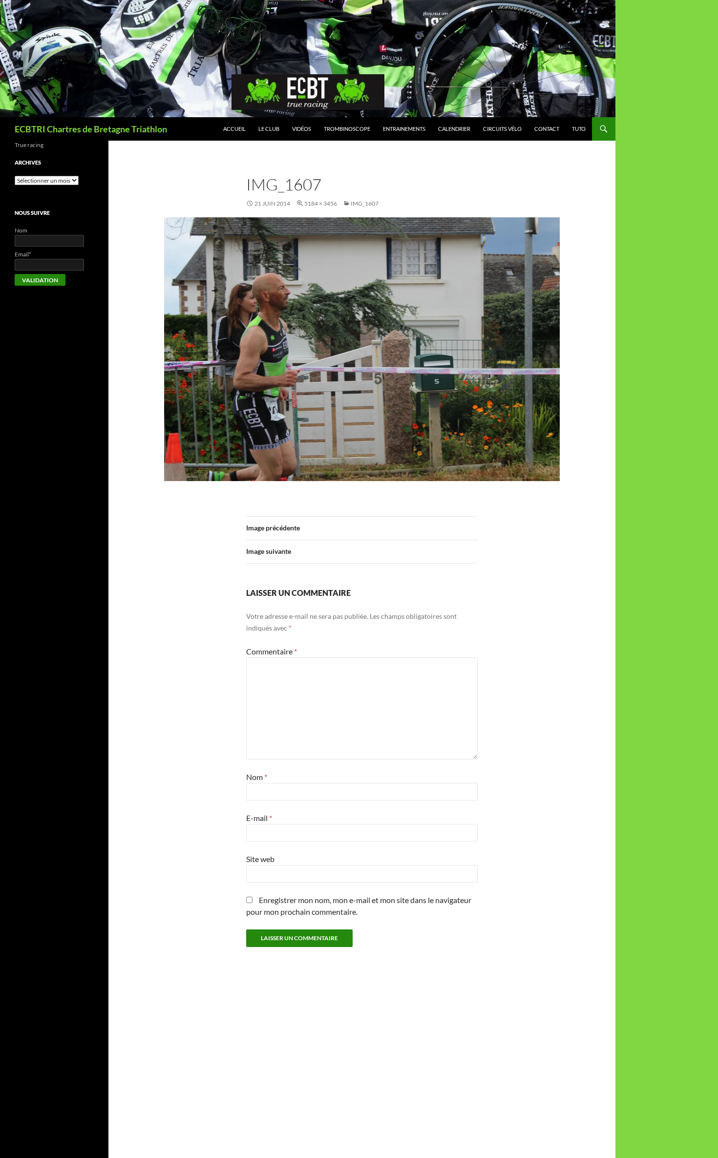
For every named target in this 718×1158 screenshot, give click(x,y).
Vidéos (301, 129)
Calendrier (454, 129)
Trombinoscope (347, 129)
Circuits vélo (502, 129)
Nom (256, 776)
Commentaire (271, 651)
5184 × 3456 (320, 203)
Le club (268, 129)
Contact (546, 129)
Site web (260, 858)
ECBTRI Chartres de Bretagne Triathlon (91, 129)
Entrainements (404, 129)
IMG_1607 (365, 203)
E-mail (259, 817)
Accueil (234, 129)
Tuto (579, 129)
